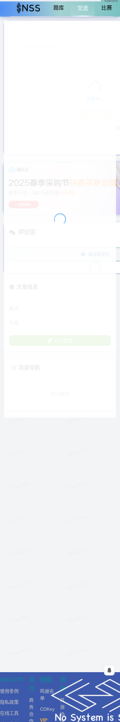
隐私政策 (9, 702)
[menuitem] (28, 8)
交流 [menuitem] (82, 8)
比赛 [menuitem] (106, 8)
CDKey (47, 709)
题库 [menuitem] (58, 8)
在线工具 (9, 713)
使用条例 (9, 691)
